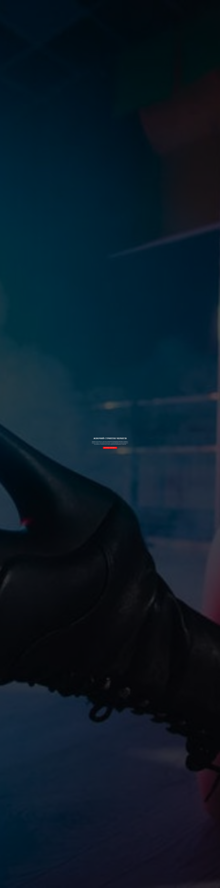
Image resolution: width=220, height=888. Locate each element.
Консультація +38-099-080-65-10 (110, 447)
